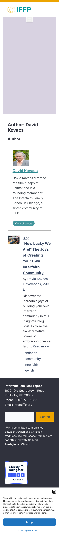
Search (45, 417)
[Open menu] (29, 19)
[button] (54, 491)
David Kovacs (25, 170)
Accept (29, 522)
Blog (26, 238)
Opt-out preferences (28, 530)
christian (30, 353)
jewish (29, 370)
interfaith (31, 365)
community (32, 359)
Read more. (41, 346)
